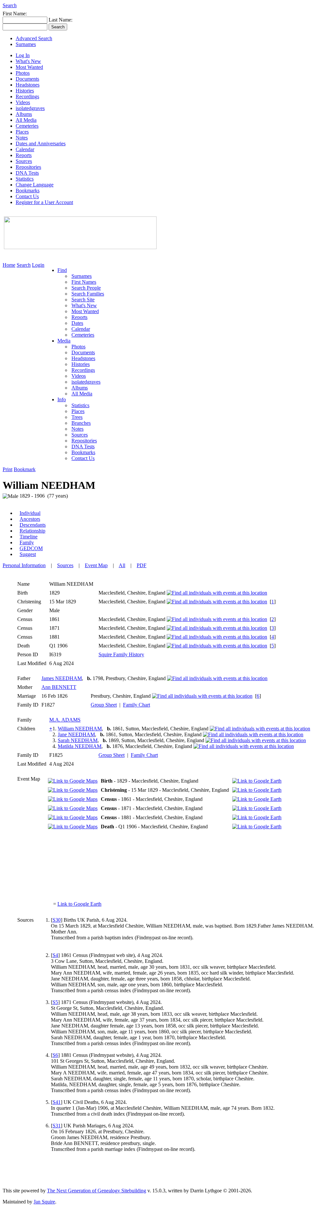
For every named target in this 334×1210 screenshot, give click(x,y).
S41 (57, 1102)
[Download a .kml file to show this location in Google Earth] (256, 781)
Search (10, 5)
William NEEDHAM (80, 728)
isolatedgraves (30, 108)
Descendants (33, 525)
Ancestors (30, 519)
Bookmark (25, 469)
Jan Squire (44, 1201)
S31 (57, 1125)
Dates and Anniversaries (41, 143)
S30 (57, 920)
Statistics (25, 179)
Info (61, 399)
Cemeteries (27, 126)
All (122, 565)
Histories (25, 90)
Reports (24, 155)
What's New (28, 61)
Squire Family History (121, 654)
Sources (24, 161)
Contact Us (27, 196)
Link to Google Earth (79, 904)
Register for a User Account (44, 202)
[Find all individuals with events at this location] (217, 593)
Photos (23, 73)
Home (9, 265)
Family (27, 542)
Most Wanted (29, 67)
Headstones (27, 85)
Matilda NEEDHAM (79, 746)
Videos (23, 102)
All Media (26, 120)
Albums (24, 114)
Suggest (28, 554)
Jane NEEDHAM (76, 734)
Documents (27, 79)
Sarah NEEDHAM (78, 740)
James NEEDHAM (61, 678)
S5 (55, 1002)
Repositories (28, 167)
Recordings (27, 96)
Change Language (34, 184)
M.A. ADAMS (65, 720)
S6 (55, 1055)
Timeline (29, 536)
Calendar (25, 149)
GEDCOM (31, 548)
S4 (55, 955)
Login (38, 265)
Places (22, 132)
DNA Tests (27, 173)
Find (62, 270)
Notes (22, 137)
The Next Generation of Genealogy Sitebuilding (96, 1190)
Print (7, 469)
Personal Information (24, 565)
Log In (23, 55)
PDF (141, 565)
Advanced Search (34, 38)
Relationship (32, 530)
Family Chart (136, 705)
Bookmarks (27, 190)
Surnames (26, 44)
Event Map (96, 565)
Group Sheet (104, 705)
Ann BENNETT (58, 687)
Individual (30, 513)
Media (63, 340)
